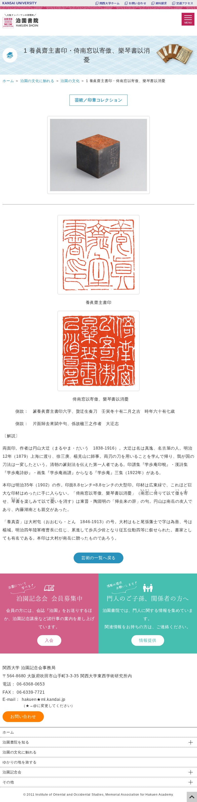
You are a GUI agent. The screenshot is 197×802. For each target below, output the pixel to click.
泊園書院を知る (16, 742)
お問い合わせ (137, 3)
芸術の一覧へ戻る (98, 558)
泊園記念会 (12, 772)
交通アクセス (184, 3)
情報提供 (147, 640)
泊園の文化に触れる (20, 752)
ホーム (8, 732)
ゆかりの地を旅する (20, 762)
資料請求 (161, 3)
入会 (49, 640)
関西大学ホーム (110, 3)
